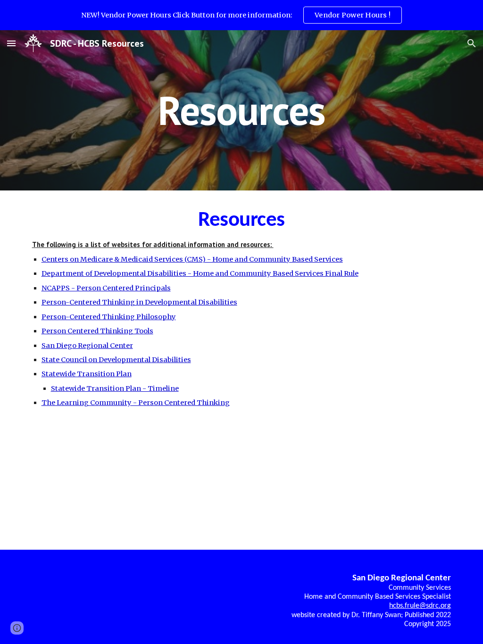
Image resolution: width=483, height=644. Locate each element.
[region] (241, 15)
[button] (11, 43)
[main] (241, 110)
